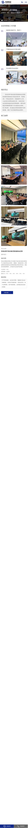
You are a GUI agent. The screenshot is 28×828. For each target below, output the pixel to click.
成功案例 (5, 20)
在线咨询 (8, 826)
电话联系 (22, 826)
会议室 (12, 20)
